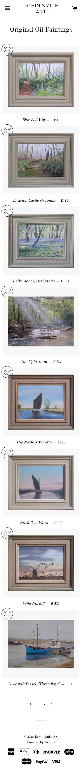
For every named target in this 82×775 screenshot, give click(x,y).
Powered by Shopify (41, 742)
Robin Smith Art (41, 8)
